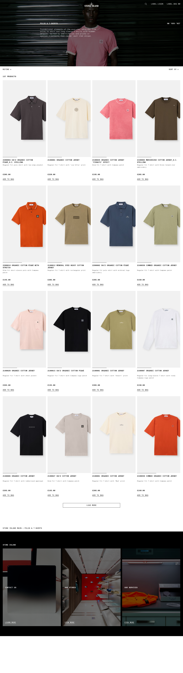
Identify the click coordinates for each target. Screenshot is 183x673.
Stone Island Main (12, 528)
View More (129, 622)
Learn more (10, 622)
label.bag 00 (173, 4)
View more (69, 622)
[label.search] (145, 3)
